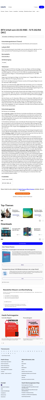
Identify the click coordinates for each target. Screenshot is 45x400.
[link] (2, 11)
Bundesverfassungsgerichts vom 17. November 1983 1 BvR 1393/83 (19, 150)
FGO (40, 94)
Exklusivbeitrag (16, 215)
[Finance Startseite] (3, 7)
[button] (41, 7)
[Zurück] (40, 221)
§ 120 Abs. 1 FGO (9, 113)
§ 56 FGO (22, 126)
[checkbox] (3, 304)
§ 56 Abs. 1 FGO (10, 133)
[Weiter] (43, 221)
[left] (40, 343)
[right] (42, 343)
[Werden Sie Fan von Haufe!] (1, 385)
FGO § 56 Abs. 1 (6, 56)
